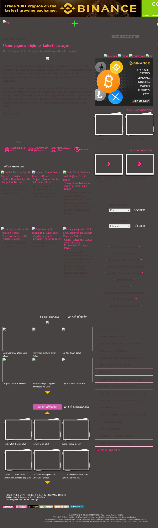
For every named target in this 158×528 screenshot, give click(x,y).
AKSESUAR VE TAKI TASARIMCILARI (121, 357)
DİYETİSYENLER (109, 407)
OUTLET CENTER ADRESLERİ (116, 329)
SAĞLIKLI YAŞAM (13, 39)
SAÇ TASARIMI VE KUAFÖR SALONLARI (123, 414)
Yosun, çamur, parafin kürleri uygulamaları (124, 292)
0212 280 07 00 (37, 497)
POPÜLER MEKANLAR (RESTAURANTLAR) (123, 400)
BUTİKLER (106, 371)
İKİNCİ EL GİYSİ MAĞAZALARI (117, 386)
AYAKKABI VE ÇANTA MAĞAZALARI (121, 379)
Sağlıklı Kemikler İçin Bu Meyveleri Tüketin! (16, 180)
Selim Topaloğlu (31, 499)
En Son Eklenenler (49, 316)
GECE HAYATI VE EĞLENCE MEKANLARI (123, 393)
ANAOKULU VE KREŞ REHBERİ (117, 435)
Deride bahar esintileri (124, 299)
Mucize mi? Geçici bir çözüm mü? (44, 244)
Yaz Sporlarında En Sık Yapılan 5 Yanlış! (15, 237)
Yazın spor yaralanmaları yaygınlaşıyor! (14, 244)
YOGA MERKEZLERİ (111, 421)
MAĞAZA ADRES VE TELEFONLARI (120, 343)
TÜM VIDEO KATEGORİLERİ (140, 150)
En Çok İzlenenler (77, 316)
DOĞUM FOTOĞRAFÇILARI (115, 364)
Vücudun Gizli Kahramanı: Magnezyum (124, 266)
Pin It (19, 142)
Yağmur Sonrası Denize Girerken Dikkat (46, 180)
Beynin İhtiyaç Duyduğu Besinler (124, 260)
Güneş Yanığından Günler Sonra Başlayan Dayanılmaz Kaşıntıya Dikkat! (78, 244)
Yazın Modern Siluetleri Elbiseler (124, 305)
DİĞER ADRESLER (110, 450)
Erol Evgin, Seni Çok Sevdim (124, 247)
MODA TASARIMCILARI (113, 336)
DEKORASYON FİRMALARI (115, 350)
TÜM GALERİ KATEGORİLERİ (140, 109)
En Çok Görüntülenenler (76, 406)
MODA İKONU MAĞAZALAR (116, 442)
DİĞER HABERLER (14, 166)
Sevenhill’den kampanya (124, 253)
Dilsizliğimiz (124, 286)
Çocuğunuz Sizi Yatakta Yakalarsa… (124, 273)
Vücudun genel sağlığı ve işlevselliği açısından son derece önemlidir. (15, 189)
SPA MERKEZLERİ (110, 428)
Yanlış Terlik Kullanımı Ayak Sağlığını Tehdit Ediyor (77, 185)
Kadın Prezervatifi (124, 279)
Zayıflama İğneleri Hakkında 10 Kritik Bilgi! (47, 237)
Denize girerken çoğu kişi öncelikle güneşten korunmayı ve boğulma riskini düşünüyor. (45, 191)
